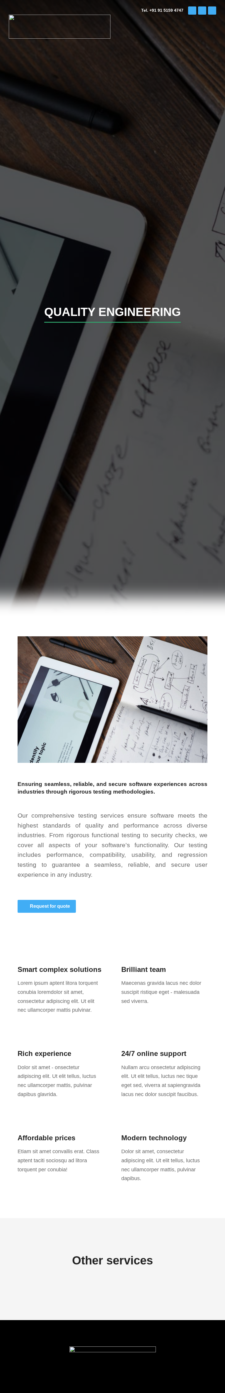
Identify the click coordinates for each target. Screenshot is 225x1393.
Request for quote (50, 906)
